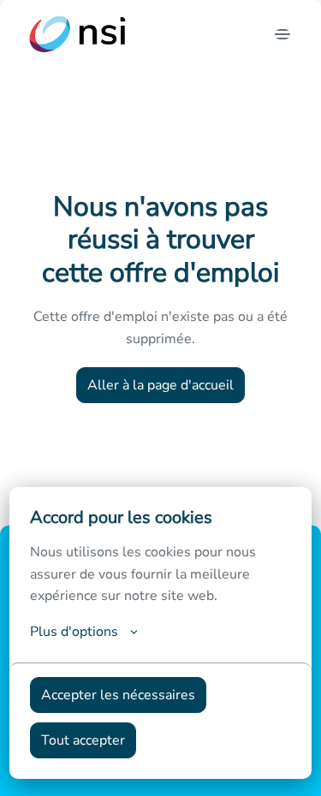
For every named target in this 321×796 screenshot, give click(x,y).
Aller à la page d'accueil (160, 385)
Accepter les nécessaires (118, 695)
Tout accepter (83, 740)
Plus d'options (74, 631)
